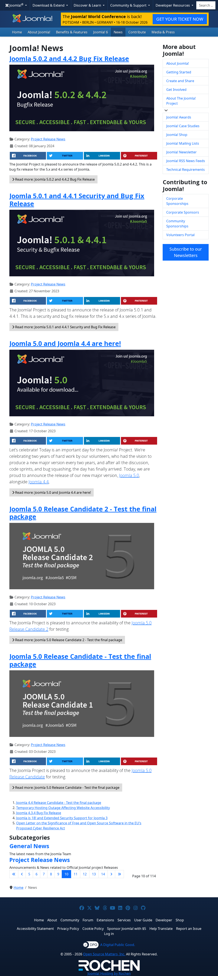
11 (75, 874)
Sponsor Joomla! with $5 (126, 928)
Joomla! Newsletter (181, 152)
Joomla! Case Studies (182, 126)
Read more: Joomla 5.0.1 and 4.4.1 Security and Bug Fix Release (65, 327)
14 (103, 874)
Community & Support (128, 5)
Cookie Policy (93, 928)
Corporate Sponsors (182, 212)
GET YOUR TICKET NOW (179, 19)
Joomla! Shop (176, 134)
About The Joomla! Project (181, 101)
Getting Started (178, 72)
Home (17, 32)
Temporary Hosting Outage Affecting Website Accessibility (63, 807)
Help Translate (161, 928)
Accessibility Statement (35, 928)
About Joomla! (39, 32)
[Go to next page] (111, 874)
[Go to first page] (13, 874)
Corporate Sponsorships (177, 201)
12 (85, 874)
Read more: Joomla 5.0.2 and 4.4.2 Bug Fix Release (54, 179)
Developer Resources (173, 5)
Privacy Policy (68, 928)
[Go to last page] (119, 874)
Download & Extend (49, 5)
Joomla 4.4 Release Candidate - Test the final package (58, 802)
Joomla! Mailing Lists (182, 143)
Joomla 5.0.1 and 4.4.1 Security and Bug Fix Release (76, 199)
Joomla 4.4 (39, 482)
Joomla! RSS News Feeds (185, 160)
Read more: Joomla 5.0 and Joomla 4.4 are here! (52, 492)
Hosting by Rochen (109, 973)
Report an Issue (188, 928)
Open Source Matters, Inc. (104, 954)
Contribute (137, 32)
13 (94, 874)
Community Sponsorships (177, 223)
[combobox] (205, 5)
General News (29, 846)
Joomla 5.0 (129, 475)
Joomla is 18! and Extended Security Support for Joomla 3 (62, 818)
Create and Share (180, 80)
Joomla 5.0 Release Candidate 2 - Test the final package (82, 512)
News (118, 32)
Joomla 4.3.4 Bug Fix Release (38, 812)
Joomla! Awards (178, 117)
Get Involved (176, 89)
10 (66, 874)
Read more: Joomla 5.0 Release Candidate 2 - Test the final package (68, 640)
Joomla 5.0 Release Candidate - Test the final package (80, 660)
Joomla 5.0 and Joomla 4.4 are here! (65, 343)
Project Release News (48, 139)
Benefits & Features (71, 32)
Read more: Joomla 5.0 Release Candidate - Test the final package (66, 787)
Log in (109, 933)
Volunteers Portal (180, 235)
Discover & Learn (88, 5)
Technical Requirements (185, 169)
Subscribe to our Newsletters (185, 252)
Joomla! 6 (100, 32)
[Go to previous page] (22, 874)
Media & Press (163, 32)
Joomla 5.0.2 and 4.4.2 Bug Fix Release (69, 58)
